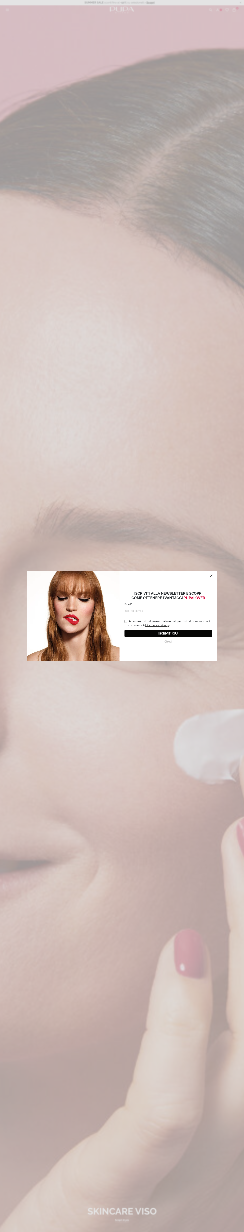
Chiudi (168, 641)
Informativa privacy (157, 625)
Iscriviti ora (168, 633)
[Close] (211, 576)
